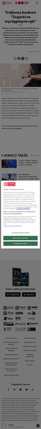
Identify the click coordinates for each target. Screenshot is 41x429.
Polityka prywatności (23, 208)
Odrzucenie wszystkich (20, 238)
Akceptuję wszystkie (20, 243)
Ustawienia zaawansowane (20, 232)
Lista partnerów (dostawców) (12, 226)
